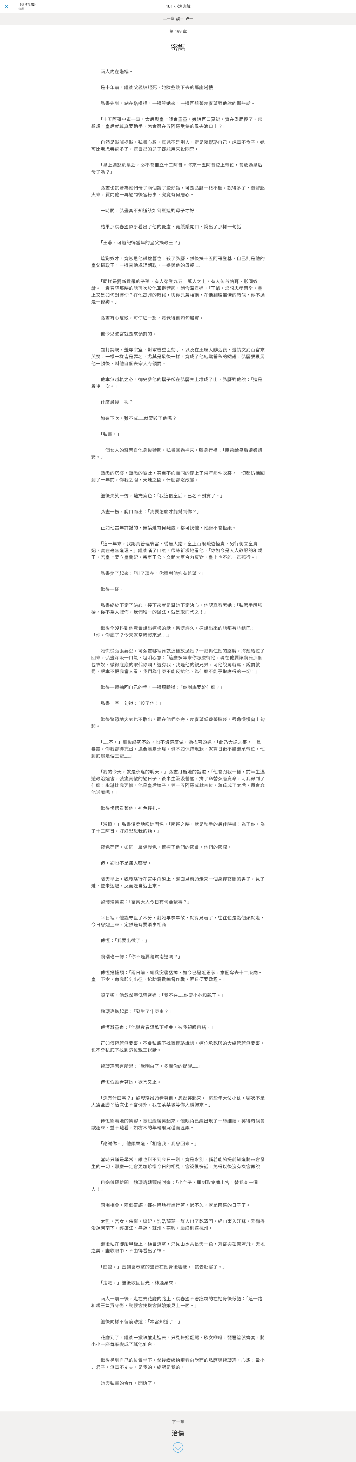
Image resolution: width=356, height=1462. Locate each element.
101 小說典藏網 (178, 13)
